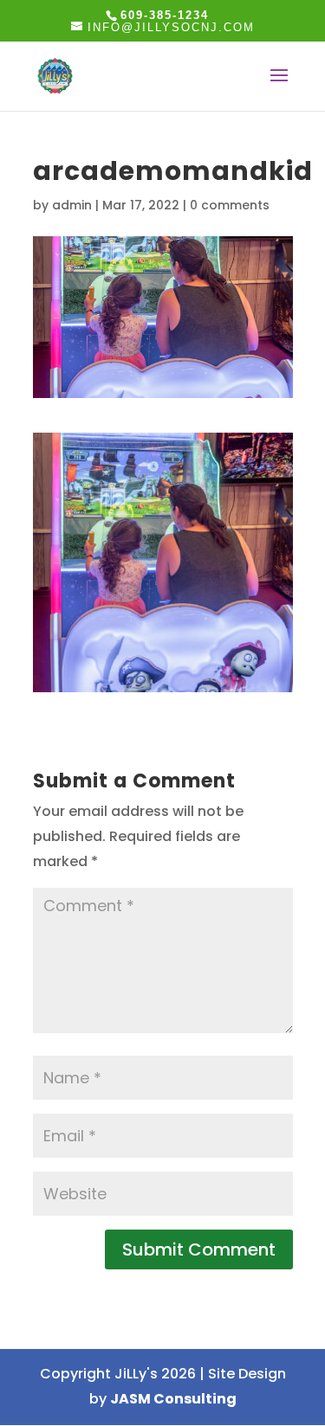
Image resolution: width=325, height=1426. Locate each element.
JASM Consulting (173, 1399)
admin (72, 205)
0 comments (230, 205)
